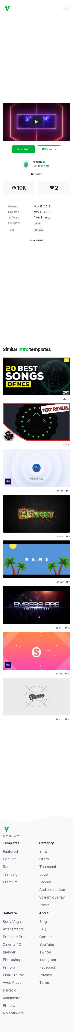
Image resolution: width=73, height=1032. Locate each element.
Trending (10, 874)
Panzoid (9, 990)
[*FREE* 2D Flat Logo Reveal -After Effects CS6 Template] (36, 651)
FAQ (42, 929)
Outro (44, 859)
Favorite (50, 149)
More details (37, 240)
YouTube (46, 944)
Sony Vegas (13, 921)
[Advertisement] (36, 57)
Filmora (9, 967)
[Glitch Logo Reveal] (36, 377)
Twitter (45, 952)
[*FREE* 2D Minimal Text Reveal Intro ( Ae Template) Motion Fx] (36, 422)
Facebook (47, 967)
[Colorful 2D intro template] (36, 559)
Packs (44, 905)
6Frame (38, 161)
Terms (44, 982)
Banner (45, 882)
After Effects (42, 217)
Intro (37, 223)
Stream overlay (52, 897)
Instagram (47, 959)
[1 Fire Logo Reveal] (36, 514)
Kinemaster (12, 998)
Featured (10, 851)
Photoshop (12, 959)
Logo (43, 874)
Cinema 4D (12, 944)
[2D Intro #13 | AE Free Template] (36, 697)
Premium (10, 882)
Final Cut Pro (14, 975)
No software (13, 1013)
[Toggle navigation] (66, 8)
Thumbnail (48, 866)
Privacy (45, 975)
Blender (9, 952)
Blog (43, 921)
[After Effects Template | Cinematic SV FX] (36, 605)
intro (23, 349)
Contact (46, 937)
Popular (9, 859)
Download (23, 149)
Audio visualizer (52, 889)
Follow (38, 174)
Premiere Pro (14, 937)
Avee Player (13, 982)
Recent (9, 866)
